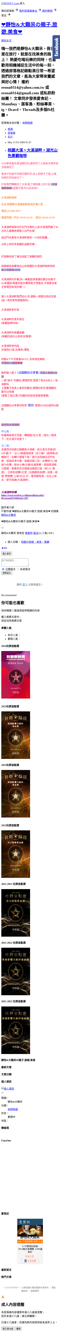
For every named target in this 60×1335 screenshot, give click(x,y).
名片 (10, 136)
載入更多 (7, 554)
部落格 (11, 133)
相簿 (10, 129)
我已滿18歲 (8, 1329)
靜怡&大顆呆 (8, 515)
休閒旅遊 (27, 122)
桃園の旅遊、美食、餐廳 (35, 542)
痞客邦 (29, 533)
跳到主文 (6, 40)
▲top (4, 547)
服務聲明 (35, 1291)
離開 (18, 1329)
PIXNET (15, 1287)
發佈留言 (7, 573)
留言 (35, 533)
